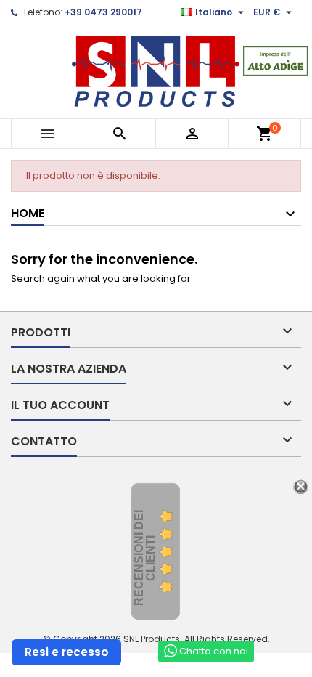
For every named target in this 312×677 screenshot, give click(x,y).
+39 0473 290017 (103, 12)
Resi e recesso (67, 652)
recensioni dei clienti (145, 558)
